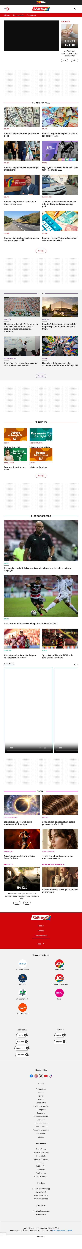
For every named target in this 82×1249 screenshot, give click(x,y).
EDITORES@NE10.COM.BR (62, 1230)
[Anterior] (74, 664)
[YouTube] (46, 1076)
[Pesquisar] (75, 9)
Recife (22, 1035)
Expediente (41, 1169)
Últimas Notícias (41, 935)
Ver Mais (41, 251)
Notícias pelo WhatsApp (41, 1188)
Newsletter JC (41, 1192)
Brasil (41, 1096)
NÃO (74, 60)
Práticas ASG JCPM (41, 1152)
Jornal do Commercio (41, 1211)
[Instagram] (36, 1076)
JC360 (41, 293)
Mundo (41, 1099)
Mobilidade (41, 1120)
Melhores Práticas (41, 1159)
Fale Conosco (41, 1173)
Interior (60, 1042)
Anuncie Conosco (41, 1199)
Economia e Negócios (41, 1130)
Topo (39, 944)
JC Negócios (41, 1109)
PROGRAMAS (41, 422)
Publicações (41, 1166)
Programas (31, 15)
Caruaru (22, 1042)
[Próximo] (77, 664)
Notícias (41, 926)
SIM (64, 60)
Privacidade (41, 1156)
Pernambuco (41, 1089)
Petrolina (22, 1055)
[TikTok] (50, 1076)
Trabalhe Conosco (41, 1176)
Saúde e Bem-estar (41, 1116)
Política (41, 1092)
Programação (18, 15)
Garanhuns (22, 1048)
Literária (41, 1137)
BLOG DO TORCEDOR (41, 516)
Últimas (7, 15)
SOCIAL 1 (41, 791)
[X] (41, 1076)
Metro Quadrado (41, 1126)
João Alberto (41, 1133)
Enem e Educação (41, 1123)
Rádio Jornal (41, 1214)
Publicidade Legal (41, 1195)
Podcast (41, 930)
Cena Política (41, 1103)
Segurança (41, 1113)
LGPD (41, 1163)
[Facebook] (31, 1076)
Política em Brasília (41, 1106)
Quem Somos (41, 1149)
